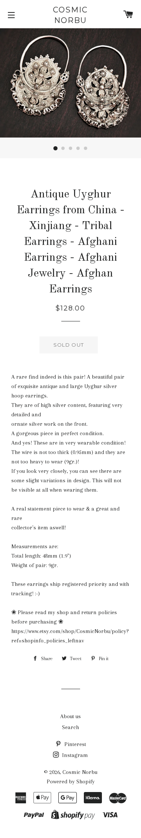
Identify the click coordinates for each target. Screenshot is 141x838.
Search (70, 727)
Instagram (74, 755)
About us (70, 716)
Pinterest (74, 744)
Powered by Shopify (71, 781)
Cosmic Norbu (70, 15)
